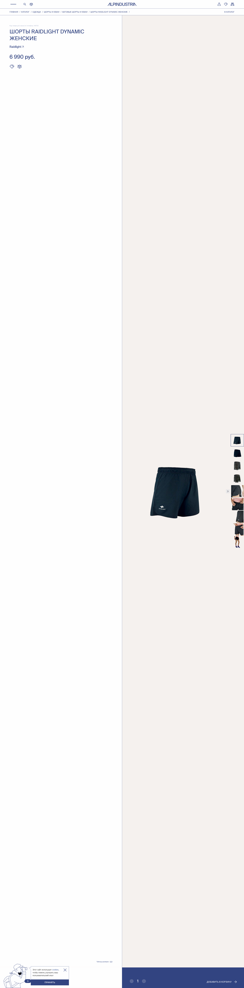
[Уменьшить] (132, 981)
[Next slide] (228, 491)
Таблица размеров (103, 961)
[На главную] (122, 4)
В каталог (229, 12)
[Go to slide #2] (237, 453)
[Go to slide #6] (237, 504)
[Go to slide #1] (237, 440)
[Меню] (13, 4)
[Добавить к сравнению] (19, 66)
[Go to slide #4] (237, 478)
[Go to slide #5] (237, 491)
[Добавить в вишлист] (12, 66)
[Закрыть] (65, 970)
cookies (55, 970)
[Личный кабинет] (219, 4)
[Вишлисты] (226, 4)
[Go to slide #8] (237, 529)
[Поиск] (25, 4)
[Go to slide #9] (237, 542)
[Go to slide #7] (237, 517)
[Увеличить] (144, 981)
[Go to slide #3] (237, 466)
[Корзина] (233, 4)
